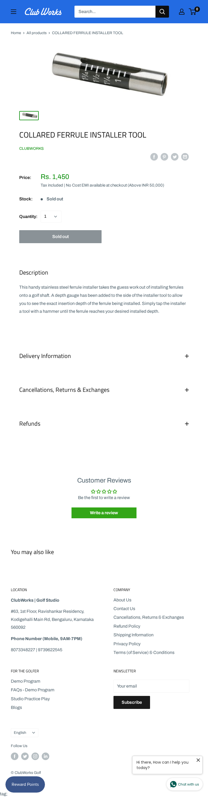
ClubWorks (31, 148)
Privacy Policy (127, 643)
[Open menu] (13, 11)
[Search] (162, 12)
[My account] (181, 12)
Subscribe (132, 702)
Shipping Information (133, 635)
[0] (192, 11)
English (20, 733)
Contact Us (124, 608)
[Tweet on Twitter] (174, 156)
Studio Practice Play (30, 698)
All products (37, 33)
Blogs (16, 707)
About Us (122, 600)
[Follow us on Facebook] (14, 756)
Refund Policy (126, 626)
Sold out (60, 236)
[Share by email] (185, 156)
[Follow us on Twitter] (25, 756)
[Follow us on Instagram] (35, 756)
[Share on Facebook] (154, 156)
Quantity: (28, 216)
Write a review (104, 512)
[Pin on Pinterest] (164, 156)
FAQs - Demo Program (32, 690)
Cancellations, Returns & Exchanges (148, 617)
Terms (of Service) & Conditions (143, 652)
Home (16, 33)
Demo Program (25, 681)
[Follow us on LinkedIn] (45, 756)
